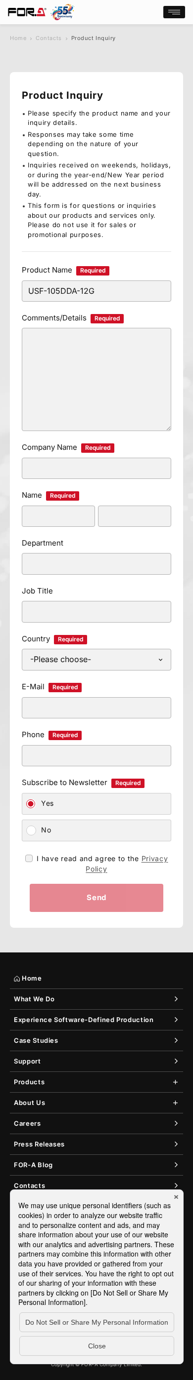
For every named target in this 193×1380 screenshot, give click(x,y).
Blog (33, 1165)
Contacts (48, 38)
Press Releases (39, 1144)
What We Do (34, 999)
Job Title (37, 590)
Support (27, 1061)
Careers (27, 1123)
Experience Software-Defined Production (84, 1020)
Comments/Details (71, 317)
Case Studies (36, 1040)
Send (96, 897)
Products (29, 1082)
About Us (29, 1102)
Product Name (63, 270)
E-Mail (50, 686)
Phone (50, 734)
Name (48, 495)
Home (18, 38)
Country (52, 638)
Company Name (66, 447)
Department (42, 543)
